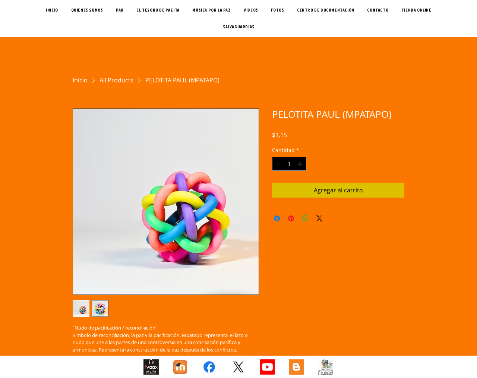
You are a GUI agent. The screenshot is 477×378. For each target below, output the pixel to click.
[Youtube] (267, 367)
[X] (238, 367)
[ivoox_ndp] (151, 367)
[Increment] (300, 163)
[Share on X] (319, 218)
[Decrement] (277, 163)
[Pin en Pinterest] (291, 218)
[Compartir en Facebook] (276, 218)
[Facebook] (209, 367)
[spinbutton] (289, 163)
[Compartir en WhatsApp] (305, 218)
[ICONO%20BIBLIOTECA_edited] (325, 367)
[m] (180, 367)
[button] (158, 10)
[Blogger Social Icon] (296, 367)
